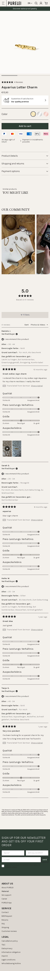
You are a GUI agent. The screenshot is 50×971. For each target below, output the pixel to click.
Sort (27, 325)
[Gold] (33, 114)
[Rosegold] (46, 114)
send (45, 859)
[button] (12, 82)
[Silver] (39, 114)
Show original (37, 386)
